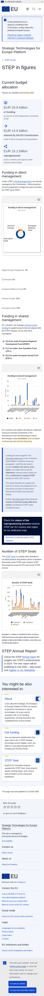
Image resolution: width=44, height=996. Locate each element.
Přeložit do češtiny (15, 35)
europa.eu (21, 882)
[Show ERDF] (10, 418)
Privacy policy (7, 932)
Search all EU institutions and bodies (17, 951)
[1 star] (5, 806)
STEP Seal (10, 557)
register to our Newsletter (22, 670)
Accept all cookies (17, 984)
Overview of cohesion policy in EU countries (19, 539)
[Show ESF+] (27, 418)
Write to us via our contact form (14, 901)
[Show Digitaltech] (28, 622)
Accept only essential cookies (22, 990)
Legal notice (7, 935)
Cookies (5, 939)
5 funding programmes (22, 181)
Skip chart (15, 199)
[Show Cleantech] (15, 622)
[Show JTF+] (19, 418)
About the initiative (9, 864)
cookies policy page (17, 966)
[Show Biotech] (15, 625)
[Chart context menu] (38, 199)
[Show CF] (35, 418)
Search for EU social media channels (17, 916)
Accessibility (7, 841)
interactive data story (14, 458)
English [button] (27, 9)
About (8, 698)
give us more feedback (16, 813)
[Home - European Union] (13, 9)
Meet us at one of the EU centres (15, 905)
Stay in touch (7, 853)
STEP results (10, 60)
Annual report (29, 657)
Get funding (12, 732)
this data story (18, 499)
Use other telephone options (13, 898)
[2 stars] (6, 806)
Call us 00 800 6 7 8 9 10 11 (13, 894)
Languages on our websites (13, 928)
